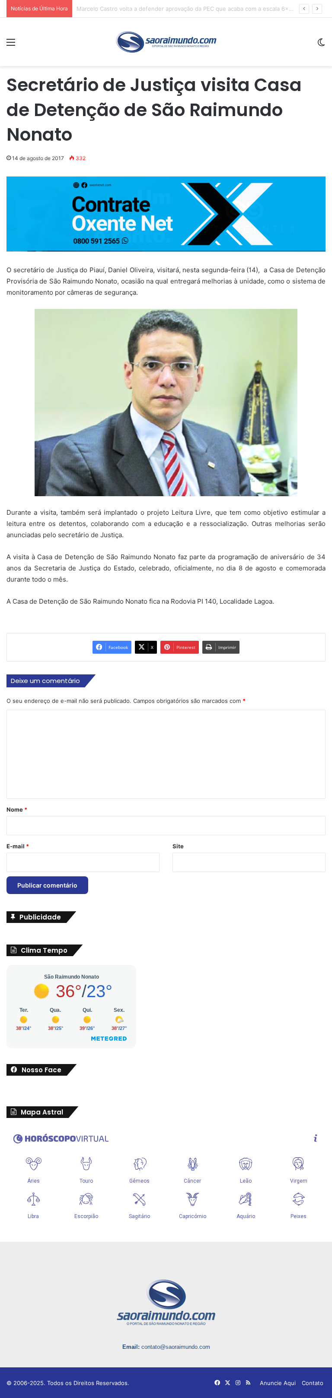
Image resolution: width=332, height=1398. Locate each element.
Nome (16, 809)
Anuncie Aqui (278, 1382)
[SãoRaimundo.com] (166, 42)
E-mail (17, 846)
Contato (312, 1382)
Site (178, 846)
